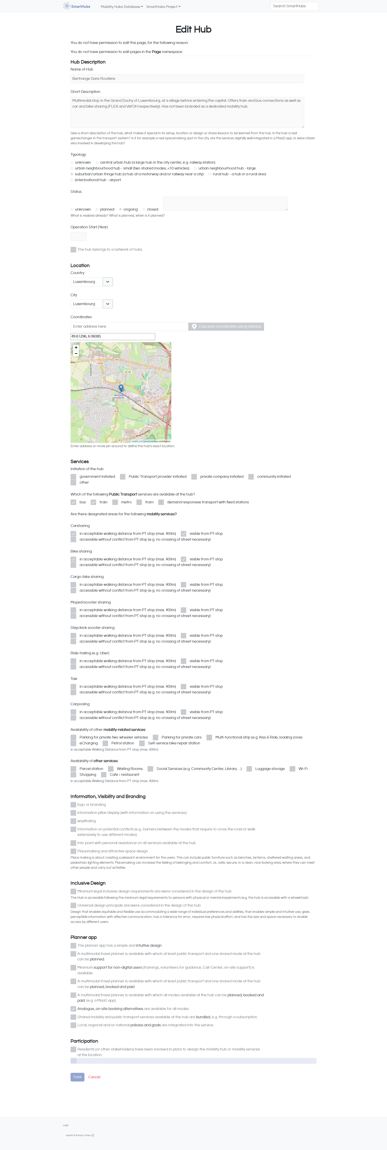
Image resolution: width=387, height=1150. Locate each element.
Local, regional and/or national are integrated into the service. (145, 1025)
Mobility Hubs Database (120, 7)
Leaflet (135, 441)
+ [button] (76, 347)
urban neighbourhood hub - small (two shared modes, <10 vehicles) (131, 168)
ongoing (130, 209)
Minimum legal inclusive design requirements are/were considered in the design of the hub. (154, 891)
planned (106, 209)
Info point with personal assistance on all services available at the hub (136, 843)
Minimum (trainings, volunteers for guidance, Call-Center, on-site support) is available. (165, 970)
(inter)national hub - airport (97, 180)
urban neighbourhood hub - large (227, 168)
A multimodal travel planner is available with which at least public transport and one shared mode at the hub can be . (169, 956)
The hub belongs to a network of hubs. (110, 249)
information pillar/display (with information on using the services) (132, 813)
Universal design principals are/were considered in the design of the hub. (139, 905)
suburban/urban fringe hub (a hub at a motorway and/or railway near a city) (139, 174)
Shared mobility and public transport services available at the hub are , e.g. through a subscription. (167, 1017)
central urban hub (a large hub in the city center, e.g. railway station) (157, 162)
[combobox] (87, 281)
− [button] (76, 353)
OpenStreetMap (150, 441)
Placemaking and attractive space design (112, 851)
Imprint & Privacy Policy (79, 1135)
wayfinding (86, 821)
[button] (108, 281)
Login (66, 1125)
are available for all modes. (133, 1009)
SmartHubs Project (161, 7)
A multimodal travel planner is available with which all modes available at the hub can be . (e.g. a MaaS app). (170, 997)
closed (152, 209)
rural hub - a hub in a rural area (239, 174)
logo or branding (91, 805)
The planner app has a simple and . (119, 945)
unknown (82, 162)
